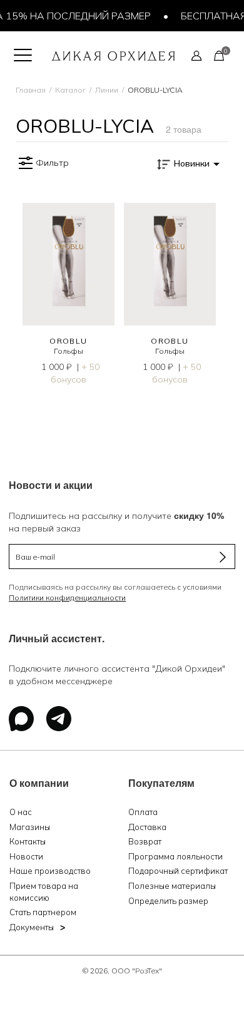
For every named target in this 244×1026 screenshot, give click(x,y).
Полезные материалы (172, 886)
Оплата (143, 812)
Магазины (29, 827)
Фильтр (52, 162)
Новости (26, 856)
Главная (31, 90)
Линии (106, 90)
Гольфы (68, 351)
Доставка (147, 827)
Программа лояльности (175, 856)
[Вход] (196, 55)
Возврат (144, 841)
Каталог (70, 90)
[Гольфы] (68, 264)
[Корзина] (219, 55)
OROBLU (68, 341)
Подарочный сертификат (178, 871)
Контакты (27, 841)
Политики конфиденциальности (67, 597)
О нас (20, 812)
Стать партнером (42, 912)
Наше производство (50, 871)
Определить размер (168, 901)
